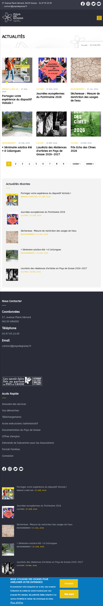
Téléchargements (11, 416)
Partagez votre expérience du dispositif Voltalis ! (46, 193)
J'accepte (68, 583)
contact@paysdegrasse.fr (16, 346)
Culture (40, 89)
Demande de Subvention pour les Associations (28, 442)
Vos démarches (10, 410)
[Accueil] (12, 17)
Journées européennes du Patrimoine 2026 (43, 212)
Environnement (77, 89)
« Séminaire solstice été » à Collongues (41, 249)
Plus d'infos (16, 602)
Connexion (7, 455)
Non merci (69, 594)
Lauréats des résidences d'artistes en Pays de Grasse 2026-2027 (54, 268)
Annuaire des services (14, 404)
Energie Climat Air (10, 89)
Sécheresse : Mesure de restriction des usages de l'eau (48, 231)
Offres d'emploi (11, 436)
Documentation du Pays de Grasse (21, 430)
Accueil (84, 45)
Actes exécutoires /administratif (20, 423)
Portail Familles (11, 449)
